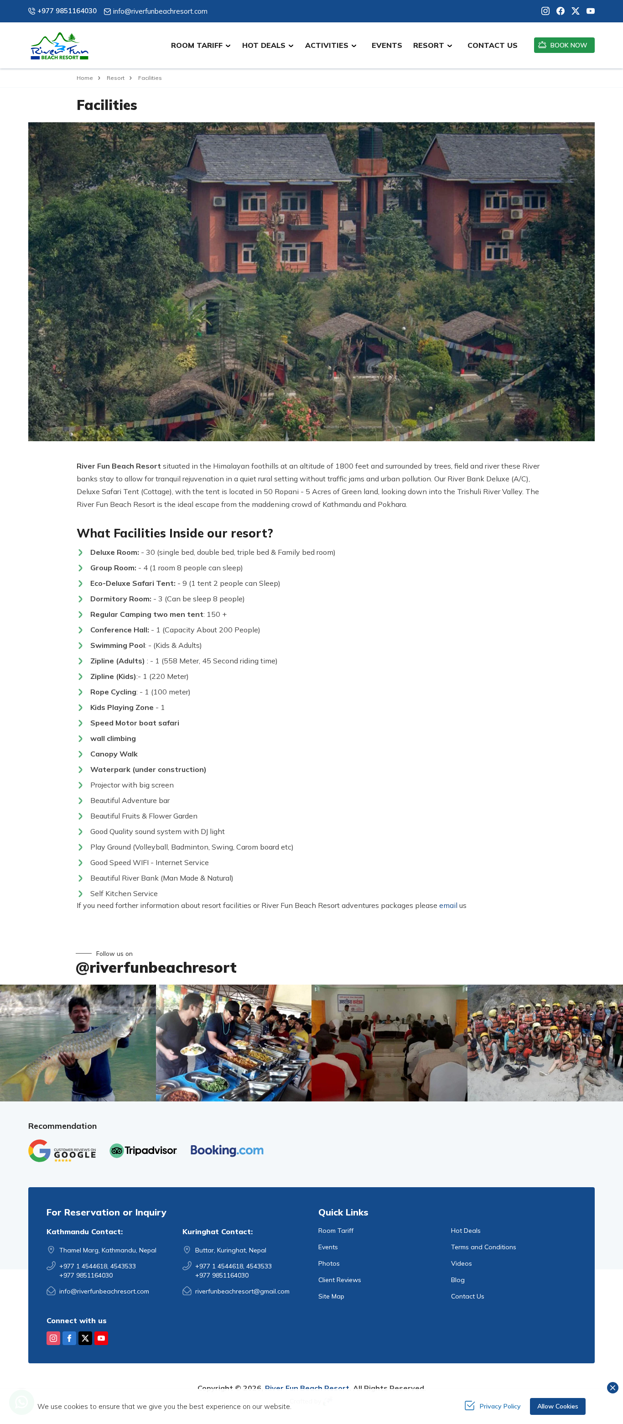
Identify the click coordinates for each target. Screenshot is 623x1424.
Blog (458, 1280)
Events (387, 45)
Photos (329, 1263)
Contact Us (492, 45)
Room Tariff (335, 1230)
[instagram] (545, 11)
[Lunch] (234, 1043)
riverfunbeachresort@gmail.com (242, 1291)
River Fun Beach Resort (307, 1388)
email (448, 905)
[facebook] (557, 11)
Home (85, 77)
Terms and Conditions (483, 1247)
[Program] (389, 1043)
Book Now (568, 45)
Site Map (331, 1296)
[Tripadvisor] (143, 1150)
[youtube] (587, 11)
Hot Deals (466, 1230)
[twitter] (572, 11)
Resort (116, 77)
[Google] (62, 1150)
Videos (461, 1263)
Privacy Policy (500, 1406)
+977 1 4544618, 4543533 (97, 1266)
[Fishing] (78, 1043)
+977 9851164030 (67, 10)
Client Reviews (339, 1280)
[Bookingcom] (227, 1151)
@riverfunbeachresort (156, 967)
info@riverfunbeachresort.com (160, 11)
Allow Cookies (557, 1406)
